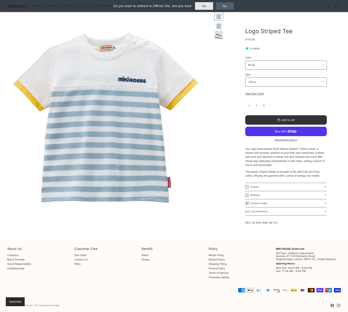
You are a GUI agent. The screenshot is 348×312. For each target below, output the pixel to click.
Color (248, 57)
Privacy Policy (217, 268)
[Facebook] (332, 305)
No (225, 6)
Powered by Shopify (49, 305)
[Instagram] (338, 305)
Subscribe (15, 301)
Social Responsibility (19, 263)
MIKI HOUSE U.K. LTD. (27, 305)
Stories (146, 259)
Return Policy (216, 255)
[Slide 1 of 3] (219, 16)
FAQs (77, 263)
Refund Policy (217, 259)
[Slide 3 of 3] (219, 35)
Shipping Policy (218, 263)
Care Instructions (259, 211)
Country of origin (258, 203)
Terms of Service (219, 272)
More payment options (286, 140)
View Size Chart (254, 93)
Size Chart (80, 255)
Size (247, 74)
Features (254, 186)
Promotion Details (219, 277)
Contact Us (81, 259)
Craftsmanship (15, 268)
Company (13, 255)
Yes (204, 6)
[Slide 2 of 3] (219, 26)
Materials (255, 195)
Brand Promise (15, 259)
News (145, 255)
